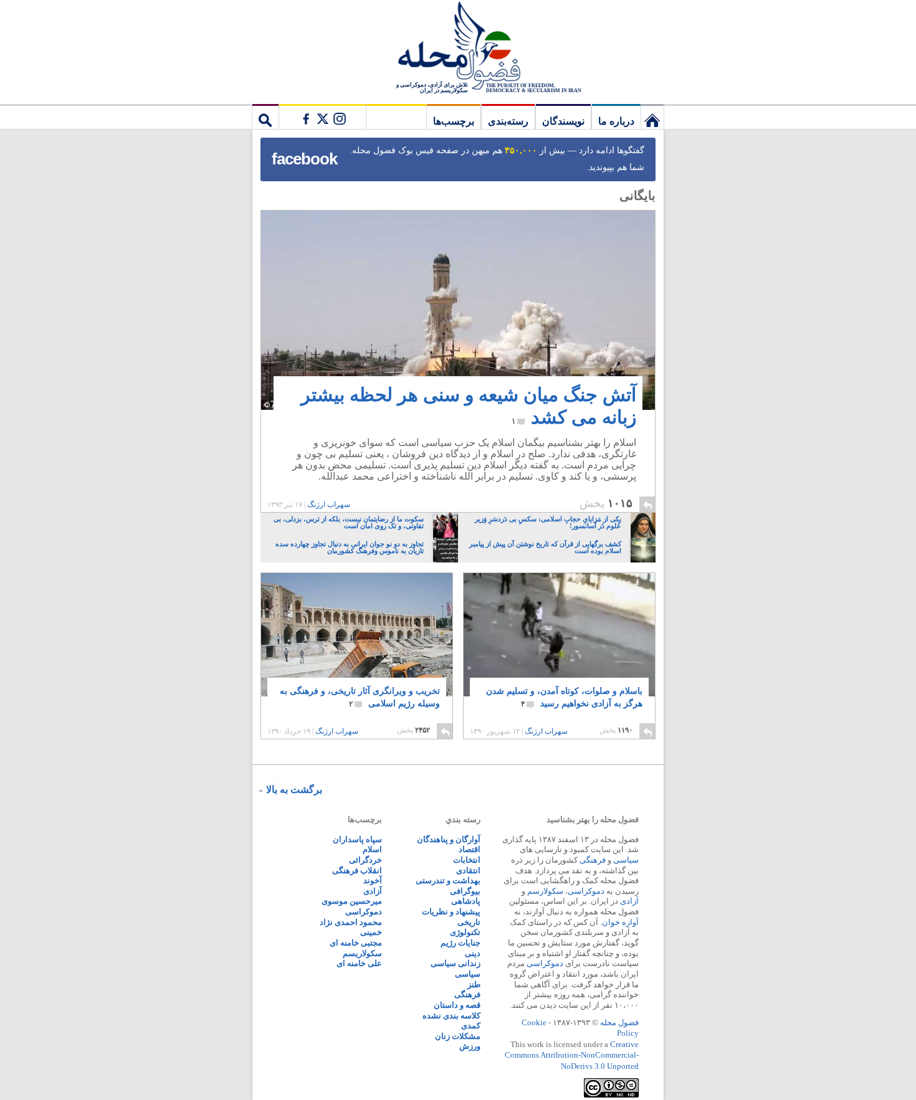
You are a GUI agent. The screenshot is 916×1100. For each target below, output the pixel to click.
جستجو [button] (265, 116)
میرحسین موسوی (352, 901)
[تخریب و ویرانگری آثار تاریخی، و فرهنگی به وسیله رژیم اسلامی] (356, 644)
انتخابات (466, 860)
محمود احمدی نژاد (351, 922)
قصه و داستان (457, 1005)
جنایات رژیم (460, 942)
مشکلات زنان (457, 1036)
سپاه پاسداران (357, 839)
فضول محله (458, 46)
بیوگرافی (465, 891)
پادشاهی (465, 901)
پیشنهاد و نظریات (451, 911)
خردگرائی (365, 860)
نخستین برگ (652, 116)
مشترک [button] (322, 116)
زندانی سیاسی (455, 963)
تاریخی (468, 922)
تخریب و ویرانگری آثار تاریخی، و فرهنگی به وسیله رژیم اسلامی (360, 697)
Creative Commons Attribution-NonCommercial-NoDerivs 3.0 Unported (572, 1055)
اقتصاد (469, 849)
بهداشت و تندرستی (448, 880)
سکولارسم (545, 891)
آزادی (629, 901)
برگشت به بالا (294, 789)
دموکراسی (586, 891)
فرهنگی (593, 860)
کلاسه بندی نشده (451, 1015)
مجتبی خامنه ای (356, 942)
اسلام (372, 849)
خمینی (371, 932)
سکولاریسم (362, 953)
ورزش (469, 1046)
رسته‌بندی (508, 121)
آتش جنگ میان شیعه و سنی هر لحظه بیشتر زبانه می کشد (468, 405)
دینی (472, 953)
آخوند (372, 880)
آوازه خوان (620, 922)
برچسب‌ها (453, 121)
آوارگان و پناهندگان (448, 839)
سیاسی (626, 860)
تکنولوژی (465, 932)
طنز (473, 984)
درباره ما (616, 121)
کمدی (470, 1025)
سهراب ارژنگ (328, 504)
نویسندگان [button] (563, 121)
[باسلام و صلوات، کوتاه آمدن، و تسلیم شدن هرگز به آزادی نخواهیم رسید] (559, 634)
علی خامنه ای (359, 963)
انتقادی (468, 870)
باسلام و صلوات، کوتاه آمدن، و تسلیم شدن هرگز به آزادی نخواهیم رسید (564, 697)
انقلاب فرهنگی (357, 870)
